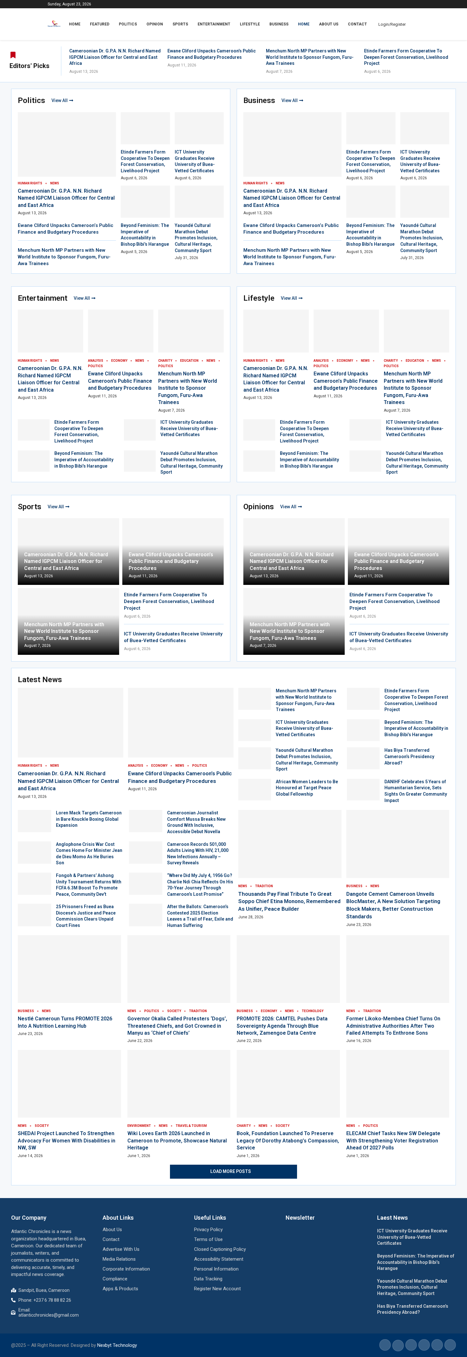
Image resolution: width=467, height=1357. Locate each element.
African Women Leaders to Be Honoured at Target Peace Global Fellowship (307, 788)
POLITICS (128, 24)
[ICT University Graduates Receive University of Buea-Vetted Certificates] (140, 430)
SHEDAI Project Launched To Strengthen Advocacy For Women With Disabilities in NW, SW (66, 1140)
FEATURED (99, 24)
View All (59, 100)
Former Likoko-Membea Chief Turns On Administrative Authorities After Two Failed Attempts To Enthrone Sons (393, 1026)
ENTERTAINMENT (214, 24)
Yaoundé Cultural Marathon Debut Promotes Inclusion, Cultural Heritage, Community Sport (196, 238)
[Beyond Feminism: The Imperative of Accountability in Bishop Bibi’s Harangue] (34, 461)
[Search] (416, 24)
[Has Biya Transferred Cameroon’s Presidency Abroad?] (363, 758)
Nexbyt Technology (117, 1345)
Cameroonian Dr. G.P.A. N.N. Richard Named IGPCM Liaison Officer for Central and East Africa (115, 57)
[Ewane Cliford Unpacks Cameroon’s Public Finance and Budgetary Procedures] (181, 740)
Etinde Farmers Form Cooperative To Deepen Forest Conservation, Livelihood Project (406, 57)
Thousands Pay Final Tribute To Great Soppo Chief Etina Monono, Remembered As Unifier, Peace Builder (289, 901)
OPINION (154, 24)
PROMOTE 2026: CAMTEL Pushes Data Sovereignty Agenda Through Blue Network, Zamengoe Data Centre (282, 1026)
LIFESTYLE (250, 24)
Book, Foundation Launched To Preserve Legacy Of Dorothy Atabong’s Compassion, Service (288, 1140)
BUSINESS (278, 24)
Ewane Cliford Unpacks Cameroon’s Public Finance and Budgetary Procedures (120, 381)
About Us (328, 24)
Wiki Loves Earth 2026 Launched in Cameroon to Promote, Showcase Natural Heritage (177, 1140)
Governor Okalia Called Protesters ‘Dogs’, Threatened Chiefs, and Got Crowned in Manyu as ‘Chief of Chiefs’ (177, 1026)
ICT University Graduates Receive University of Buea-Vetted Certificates (189, 428)
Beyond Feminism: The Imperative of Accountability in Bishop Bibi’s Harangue (83, 459)
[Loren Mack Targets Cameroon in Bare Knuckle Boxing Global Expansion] (34, 821)
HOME (74, 24)
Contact (357, 24)
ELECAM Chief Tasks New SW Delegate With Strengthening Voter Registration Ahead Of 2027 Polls (393, 1140)
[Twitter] (410, 4)
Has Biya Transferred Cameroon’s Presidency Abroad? (409, 756)
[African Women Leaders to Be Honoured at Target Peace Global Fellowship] (254, 790)
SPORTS (180, 24)
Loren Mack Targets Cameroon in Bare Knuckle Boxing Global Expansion (89, 819)
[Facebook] (403, 4)
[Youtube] (417, 4)
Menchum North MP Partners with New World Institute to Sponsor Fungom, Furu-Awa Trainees (310, 57)
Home (303, 24)
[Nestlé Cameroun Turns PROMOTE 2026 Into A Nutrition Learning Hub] (69, 986)
